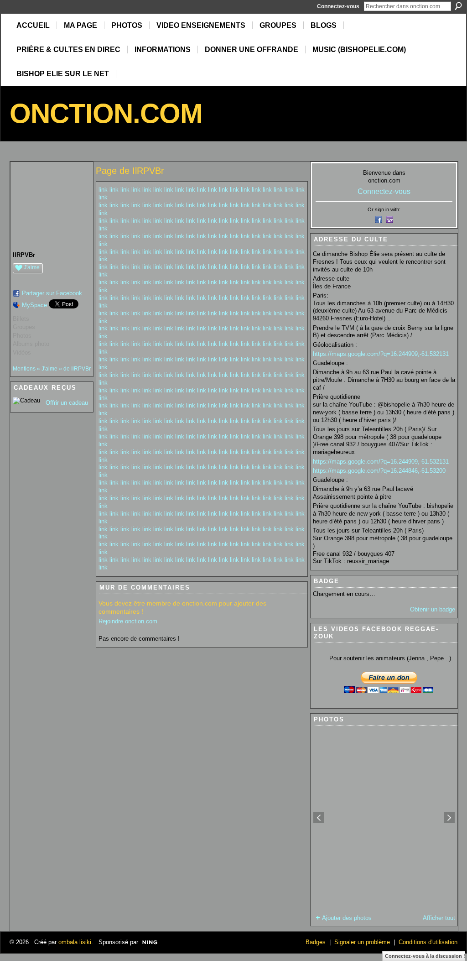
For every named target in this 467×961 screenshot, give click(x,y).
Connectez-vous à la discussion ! (425, 956)
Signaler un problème (362, 942)
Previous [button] (318, 817)
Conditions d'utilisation (428, 942)
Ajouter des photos (347, 917)
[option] (384, 817)
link (103, 189)
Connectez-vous (338, 6)
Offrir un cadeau (67, 402)
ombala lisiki (74, 942)
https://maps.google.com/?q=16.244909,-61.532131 (381, 353)
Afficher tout (439, 917)
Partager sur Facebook (52, 293)
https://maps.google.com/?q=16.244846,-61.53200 (379, 470)
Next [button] (449, 817)
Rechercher (458, 6)
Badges (316, 942)
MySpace (34, 305)
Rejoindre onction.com (128, 621)
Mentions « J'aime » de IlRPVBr (52, 369)
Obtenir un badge (432, 609)
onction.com (106, 113)
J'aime (32, 267)
